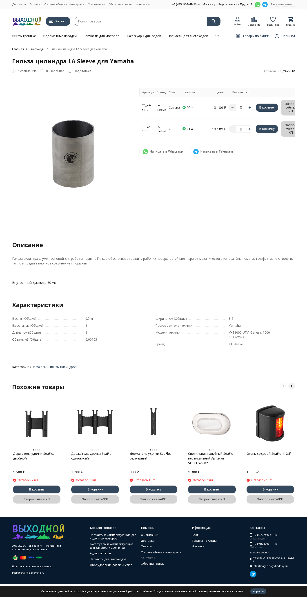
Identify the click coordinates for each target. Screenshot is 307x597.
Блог (195, 535)
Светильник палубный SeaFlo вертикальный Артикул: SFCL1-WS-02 (210, 458)
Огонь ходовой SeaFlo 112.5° (269, 453)
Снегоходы (37, 49)
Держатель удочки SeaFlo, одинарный (91, 455)
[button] (283, 386)
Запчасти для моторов (101, 36)
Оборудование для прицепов (111, 565)
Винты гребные (24, 36)
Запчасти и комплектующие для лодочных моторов (113, 536)
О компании (96, 4)
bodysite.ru (37, 572)
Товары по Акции (204, 541)
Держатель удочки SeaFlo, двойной (33, 455)
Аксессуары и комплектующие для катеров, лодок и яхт (111, 546)
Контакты (143, 4)
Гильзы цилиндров (62, 367)
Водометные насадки (60, 36)
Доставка (19, 4)
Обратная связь (120, 4)
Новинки (198, 546)
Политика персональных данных (32, 566)
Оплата (34, 4)
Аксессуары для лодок (144, 36)
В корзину (267, 107)
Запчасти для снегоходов (188, 36)
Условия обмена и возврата (64, 4)
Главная (18, 49)
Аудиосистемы (100, 553)
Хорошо (258, 591)
